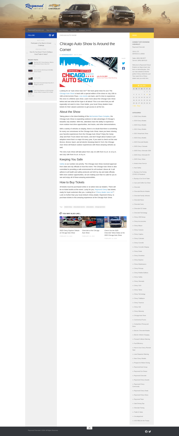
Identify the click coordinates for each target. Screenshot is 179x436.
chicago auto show (100, 207)
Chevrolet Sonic (139, 204)
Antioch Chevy (68, 207)
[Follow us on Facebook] (50, 35)
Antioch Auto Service (140, 163)
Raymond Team (139, 399)
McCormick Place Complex (99, 116)
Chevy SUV (137, 285)
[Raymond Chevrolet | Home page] (42, 6)
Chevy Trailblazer (139, 298)
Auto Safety (137, 168)
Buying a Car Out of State (142, 178)
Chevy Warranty (139, 311)
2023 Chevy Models (140, 138)
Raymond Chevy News (141, 395)
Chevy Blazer (138, 225)
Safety (62, 164)
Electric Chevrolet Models (142, 330)
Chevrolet (137, 187)
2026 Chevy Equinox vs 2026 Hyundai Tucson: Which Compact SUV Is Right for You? (40, 92)
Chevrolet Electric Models (142, 191)
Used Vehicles (63, 30)
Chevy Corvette (139, 242)
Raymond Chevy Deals (141, 390)
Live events (83, 96)
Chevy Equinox (138, 260)
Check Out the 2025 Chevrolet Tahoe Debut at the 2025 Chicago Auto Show (114, 233)
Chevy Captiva (138, 234)
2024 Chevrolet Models (141, 142)
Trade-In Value (138, 412)
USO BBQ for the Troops (141, 420)
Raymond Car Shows (140, 371)
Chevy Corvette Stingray (141, 247)
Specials (73, 30)
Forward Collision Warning (142, 339)
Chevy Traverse (139, 302)
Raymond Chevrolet (140, 375)
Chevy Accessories (140, 221)
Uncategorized (138, 416)
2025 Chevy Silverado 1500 (142, 150)
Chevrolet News (139, 200)
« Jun (134, 106)
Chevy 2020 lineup (139, 217)
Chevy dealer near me (104, 192)
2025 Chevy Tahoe (139, 159)
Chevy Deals (138, 251)
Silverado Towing (139, 408)
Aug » (139, 106)
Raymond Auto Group (140, 367)
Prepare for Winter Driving (142, 363)
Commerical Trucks (140, 320)
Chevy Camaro (138, 230)
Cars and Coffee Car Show (142, 183)
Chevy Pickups (138, 268)
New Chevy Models (140, 358)
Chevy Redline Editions (141, 272)
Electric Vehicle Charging (141, 335)
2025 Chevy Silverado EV (142, 155)
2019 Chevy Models (140, 120)
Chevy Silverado (139, 281)
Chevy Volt (137, 307)
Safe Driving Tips (139, 403)
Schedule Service (85, 30)
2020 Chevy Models (140, 125)
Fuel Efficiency (138, 343)
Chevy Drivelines (139, 255)
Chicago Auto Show (68, 35)
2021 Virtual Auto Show (141, 133)
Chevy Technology (139, 294)
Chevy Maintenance (140, 264)
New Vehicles (51, 30)
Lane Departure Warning (141, 354)
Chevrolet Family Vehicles (142, 195)
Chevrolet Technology (140, 213)
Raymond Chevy (101, 189)
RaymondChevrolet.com (36, 30)
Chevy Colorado (139, 238)
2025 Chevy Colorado (140, 146)
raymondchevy (67, 54)
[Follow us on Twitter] (53, 35)
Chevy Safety (138, 277)
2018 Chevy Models (140, 116)
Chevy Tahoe (138, 290)
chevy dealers (90, 207)
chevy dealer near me (79, 207)
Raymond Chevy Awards (141, 380)
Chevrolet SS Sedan (140, 208)
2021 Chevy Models (140, 129)
